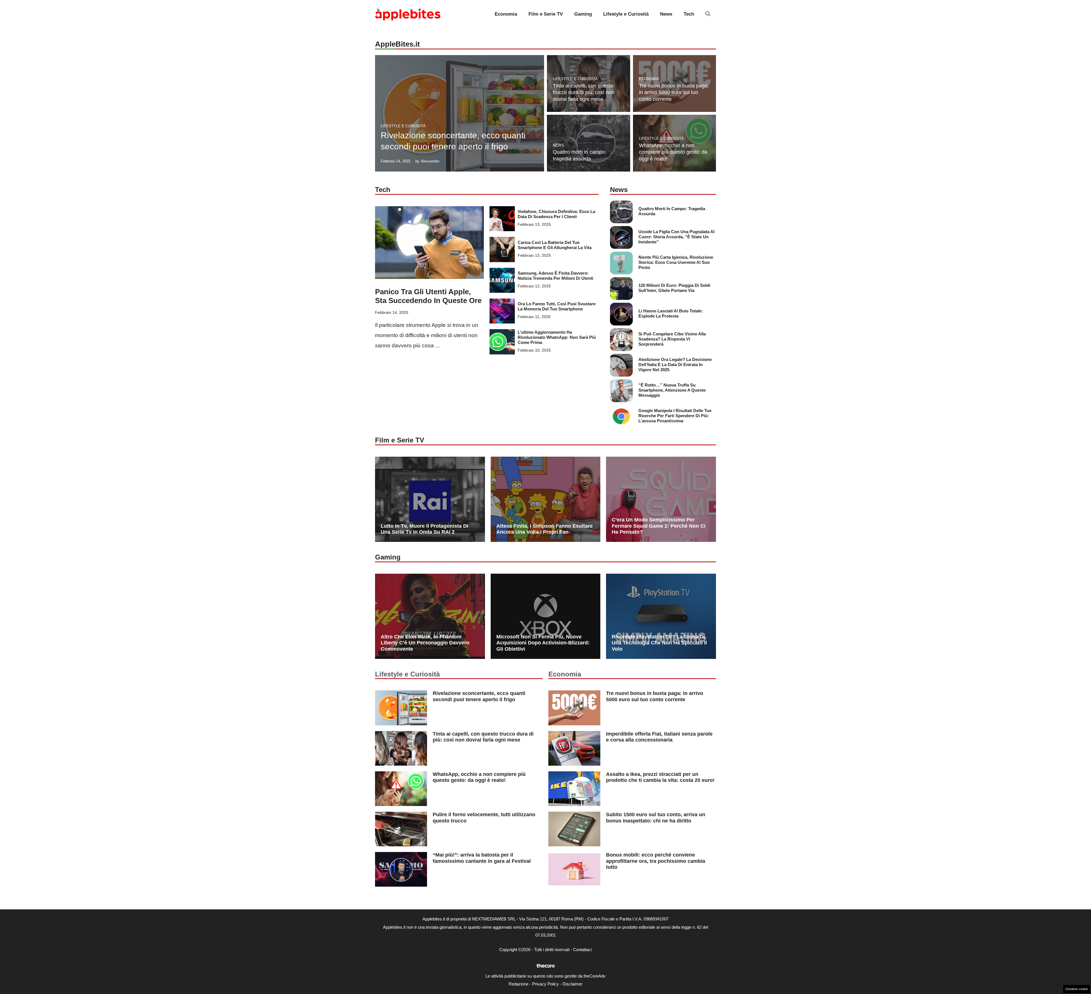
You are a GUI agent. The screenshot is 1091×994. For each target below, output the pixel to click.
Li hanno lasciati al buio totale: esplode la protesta (670, 313)
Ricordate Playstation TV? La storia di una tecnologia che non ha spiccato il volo (659, 643)
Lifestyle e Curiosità (626, 14)
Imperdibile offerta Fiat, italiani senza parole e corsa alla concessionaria (659, 737)
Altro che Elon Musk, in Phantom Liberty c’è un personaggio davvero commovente (425, 643)
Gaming (583, 14)
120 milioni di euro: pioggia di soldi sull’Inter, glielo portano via (674, 288)
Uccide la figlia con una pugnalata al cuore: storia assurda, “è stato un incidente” (676, 236)
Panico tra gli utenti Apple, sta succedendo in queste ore (428, 296)
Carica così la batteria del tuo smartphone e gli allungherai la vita (555, 245)
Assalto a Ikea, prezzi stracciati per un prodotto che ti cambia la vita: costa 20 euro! (660, 777)
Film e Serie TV (545, 14)
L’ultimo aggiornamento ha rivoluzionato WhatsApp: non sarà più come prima (557, 337)
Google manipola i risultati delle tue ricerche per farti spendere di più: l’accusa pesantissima (674, 415)
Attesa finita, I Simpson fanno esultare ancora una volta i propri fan (544, 529)
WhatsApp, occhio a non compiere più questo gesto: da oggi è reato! (673, 152)
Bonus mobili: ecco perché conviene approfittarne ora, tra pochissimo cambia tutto (655, 861)
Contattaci (582, 949)
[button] (708, 14)
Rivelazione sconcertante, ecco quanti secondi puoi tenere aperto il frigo (479, 696)
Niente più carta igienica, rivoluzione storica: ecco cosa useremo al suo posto (675, 262)
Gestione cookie (1076, 989)
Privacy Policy (545, 984)
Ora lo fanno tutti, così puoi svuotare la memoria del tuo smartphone (557, 306)
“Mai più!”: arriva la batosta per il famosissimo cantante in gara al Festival (482, 858)
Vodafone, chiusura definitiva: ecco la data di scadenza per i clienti (556, 214)
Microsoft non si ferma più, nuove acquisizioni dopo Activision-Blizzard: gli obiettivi (543, 643)
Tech (689, 14)
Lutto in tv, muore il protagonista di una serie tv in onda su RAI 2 (424, 529)
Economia (506, 14)
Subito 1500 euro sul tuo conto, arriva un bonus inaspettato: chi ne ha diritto (655, 818)
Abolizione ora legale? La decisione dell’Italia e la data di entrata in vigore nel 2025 (675, 364)
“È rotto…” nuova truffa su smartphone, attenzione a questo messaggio (672, 390)
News (666, 14)
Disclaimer (572, 984)
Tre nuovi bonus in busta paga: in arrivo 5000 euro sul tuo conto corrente (674, 92)
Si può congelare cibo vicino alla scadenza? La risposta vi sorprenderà (672, 338)
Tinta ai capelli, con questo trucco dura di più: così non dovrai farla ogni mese (583, 92)
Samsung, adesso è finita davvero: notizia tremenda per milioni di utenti (555, 276)
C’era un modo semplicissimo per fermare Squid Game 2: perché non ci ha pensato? (658, 526)
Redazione (518, 984)
